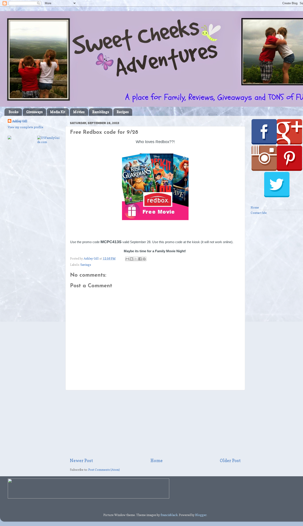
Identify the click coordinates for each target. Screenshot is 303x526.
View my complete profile (25, 127)
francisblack (169, 515)
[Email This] (127, 259)
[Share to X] (136, 259)
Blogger (201, 515)
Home (156, 460)
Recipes (123, 112)
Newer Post (81, 460)
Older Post (230, 460)
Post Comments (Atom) (104, 469)
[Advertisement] (155, 424)
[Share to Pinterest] (144, 259)
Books (13, 112)
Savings (85, 264)
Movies (79, 112)
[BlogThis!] (131, 259)
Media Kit (57, 112)
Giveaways (34, 112)
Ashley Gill (19, 121)
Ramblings (100, 112)
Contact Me (259, 213)
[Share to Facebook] (140, 259)
